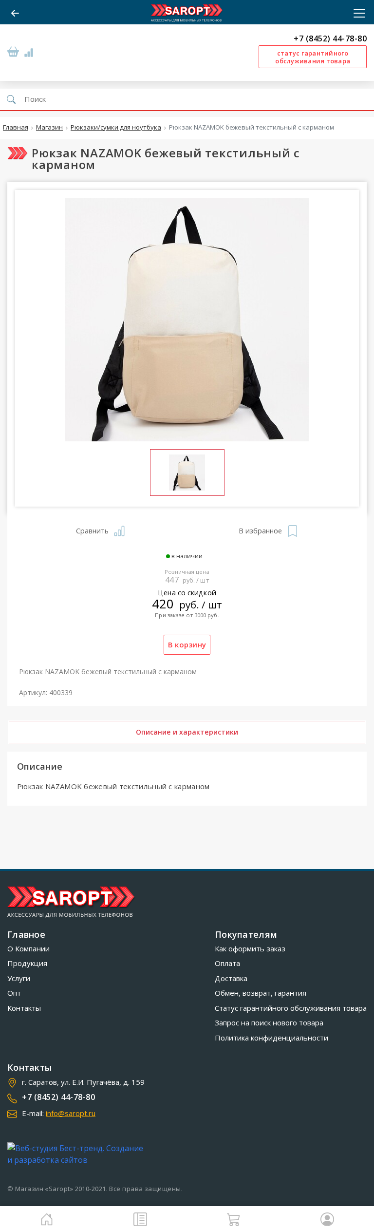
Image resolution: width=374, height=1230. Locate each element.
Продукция (27, 963)
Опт (14, 993)
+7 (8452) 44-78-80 (330, 38)
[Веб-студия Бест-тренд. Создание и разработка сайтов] (77, 1154)
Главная (15, 128)
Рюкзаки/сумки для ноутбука (116, 128)
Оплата (227, 963)
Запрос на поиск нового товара (269, 1022)
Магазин (49, 128)
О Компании (28, 948)
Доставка (231, 978)
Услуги (18, 978)
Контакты (24, 1008)
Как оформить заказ (250, 948)
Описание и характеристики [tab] (187, 732)
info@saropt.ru (70, 1113)
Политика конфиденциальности (271, 1037)
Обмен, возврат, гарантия (260, 993)
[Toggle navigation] (356, 13)
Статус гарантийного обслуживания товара (291, 1008)
